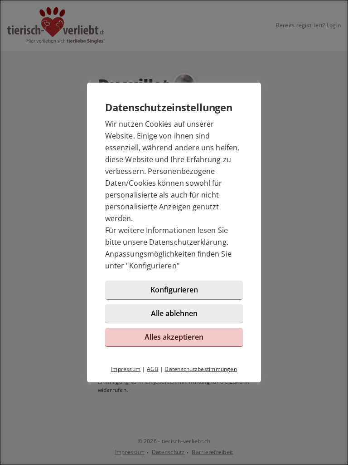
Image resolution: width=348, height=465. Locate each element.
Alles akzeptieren (174, 337)
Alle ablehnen (174, 313)
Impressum (125, 369)
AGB (153, 369)
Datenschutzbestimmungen (200, 369)
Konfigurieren (153, 266)
